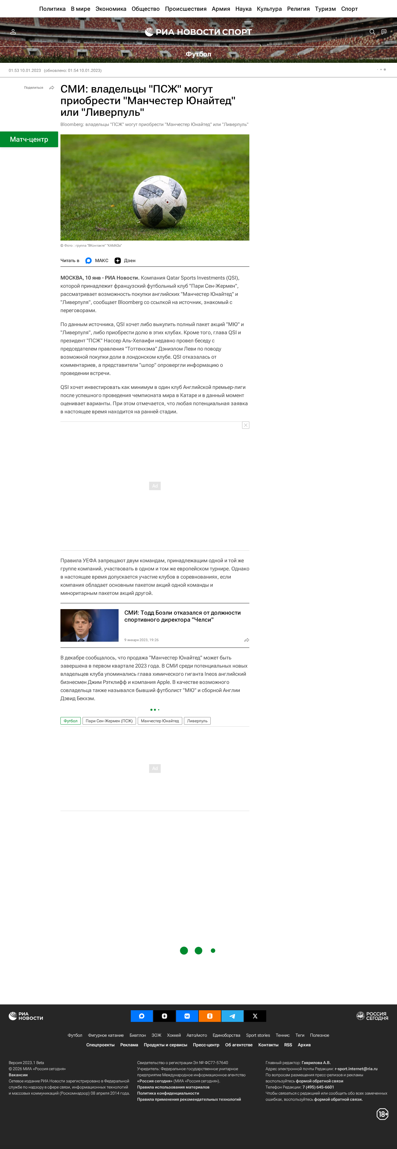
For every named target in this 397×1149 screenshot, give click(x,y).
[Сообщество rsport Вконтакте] (187, 1016)
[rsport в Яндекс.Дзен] (164, 1016)
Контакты (268, 1044)
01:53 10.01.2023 (25, 70)
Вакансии (18, 1074)
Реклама (129, 1044)
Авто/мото (197, 1035)
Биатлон (138, 1035)
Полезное (319, 1035)
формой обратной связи (319, 1081)
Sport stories (258, 1035)
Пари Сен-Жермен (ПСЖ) (109, 720)
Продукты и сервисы (165, 1044)
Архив (304, 1044)
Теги (300, 1035)
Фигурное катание (106, 1035)
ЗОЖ (156, 1035)
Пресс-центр (206, 1044)
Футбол (71, 720)
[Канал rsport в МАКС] (142, 1016)
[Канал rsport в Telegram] (232, 1016)
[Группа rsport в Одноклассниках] (210, 1016)
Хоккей (174, 1035)
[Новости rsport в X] (255, 1016)
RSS (288, 1044)
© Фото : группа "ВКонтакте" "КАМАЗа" (91, 245)
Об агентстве (239, 1044)
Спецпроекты (100, 1044)
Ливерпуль (197, 720)
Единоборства (226, 1035)
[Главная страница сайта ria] (178, 32)
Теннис (283, 1035)
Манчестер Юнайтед (160, 720)
